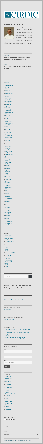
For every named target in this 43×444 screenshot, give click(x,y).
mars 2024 (7, 96)
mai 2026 (7, 81)
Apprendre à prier (9, 238)
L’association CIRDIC (8, 437)
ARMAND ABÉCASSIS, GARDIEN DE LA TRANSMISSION (17, 329)
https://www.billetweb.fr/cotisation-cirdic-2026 (15, 299)
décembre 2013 (8, 210)
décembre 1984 (8, 223)
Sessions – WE (8, 261)
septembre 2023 (9, 106)
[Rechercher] (30, 276)
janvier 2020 (8, 148)
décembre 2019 (8, 149)
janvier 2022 (8, 118)
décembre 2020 (8, 135)
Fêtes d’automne (9, 246)
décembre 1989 (8, 221)
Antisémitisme (8, 236)
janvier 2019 (8, 163)
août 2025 (7, 87)
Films (6, 247)
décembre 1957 (8, 224)
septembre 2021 (8, 123)
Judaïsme (7, 250)
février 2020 (8, 146)
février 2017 (8, 195)
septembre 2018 (8, 170)
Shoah (6, 263)
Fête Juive (7, 244)
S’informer (6, 431)
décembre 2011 (8, 213)
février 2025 (8, 91)
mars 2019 (7, 160)
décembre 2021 (8, 120)
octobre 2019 (8, 152)
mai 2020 (7, 141)
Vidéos (6, 266)
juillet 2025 (7, 88)
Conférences (8, 239)
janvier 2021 (8, 134)
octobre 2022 (8, 110)
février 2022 (8, 116)
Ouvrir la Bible (8, 260)
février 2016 (8, 206)
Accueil (6, 426)
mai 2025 (7, 90)
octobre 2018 (8, 168)
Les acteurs (7, 253)
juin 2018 (7, 173)
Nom (5, 349)
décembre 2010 (8, 215)
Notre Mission (7, 290)
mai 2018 (7, 174)
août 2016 (7, 204)
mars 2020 (7, 145)
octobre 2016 (8, 201)
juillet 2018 (7, 171)
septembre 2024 (9, 93)
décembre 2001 (8, 220)
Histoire (7, 249)
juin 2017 (7, 188)
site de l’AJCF (25, 45)
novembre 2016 (8, 199)
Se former (6, 428)
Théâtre (7, 264)
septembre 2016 (9, 202)
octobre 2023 (8, 104)
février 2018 (8, 179)
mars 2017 (7, 193)
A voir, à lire (8, 235)
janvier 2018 (8, 181)
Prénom (6, 355)
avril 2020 (7, 143)
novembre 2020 (8, 137)
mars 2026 (7, 82)
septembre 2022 (9, 112)
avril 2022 (7, 115)
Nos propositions (8, 309)
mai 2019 (7, 157)
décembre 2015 (8, 207)
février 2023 (8, 109)
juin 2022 (7, 113)
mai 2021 (7, 127)
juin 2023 (7, 107)
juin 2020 (7, 140)
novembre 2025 (8, 84)
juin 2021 (7, 126)
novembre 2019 (8, 151)
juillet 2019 (7, 156)
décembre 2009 (8, 217)
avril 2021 (7, 129)
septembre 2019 (9, 154)
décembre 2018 (8, 165)
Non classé (7, 258)
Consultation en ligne (9, 319)
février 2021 (8, 132)
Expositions (8, 243)
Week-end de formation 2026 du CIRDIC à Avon (16, 331)
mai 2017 (7, 190)
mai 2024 (7, 95)
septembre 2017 (8, 187)
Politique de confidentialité (12, 440)
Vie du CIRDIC (8, 268)
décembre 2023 (8, 101)
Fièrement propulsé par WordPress (24, 440)
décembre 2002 (8, 218)
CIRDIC (5, 440)
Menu (36, 7)
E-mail (5, 360)
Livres (6, 257)
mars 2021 (7, 131)
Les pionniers (8, 255)
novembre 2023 (8, 102)
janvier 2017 (8, 196)
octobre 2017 (8, 185)
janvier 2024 (8, 99)
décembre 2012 (8, 212)
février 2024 (8, 98)
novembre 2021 (8, 121)
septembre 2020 (9, 138)
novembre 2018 (8, 166)
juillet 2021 (7, 124)
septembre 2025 (9, 85)
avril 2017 (7, 191)
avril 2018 (7, 176)
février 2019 (8, 162)
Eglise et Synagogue (9, 241)
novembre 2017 (8, 184)
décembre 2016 (8, 198)
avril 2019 (7, 159)
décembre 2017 (8, 182)
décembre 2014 (8, 209)
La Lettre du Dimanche (10, 252)
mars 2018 (7, 177)
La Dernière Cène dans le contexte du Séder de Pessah (17, 332)
